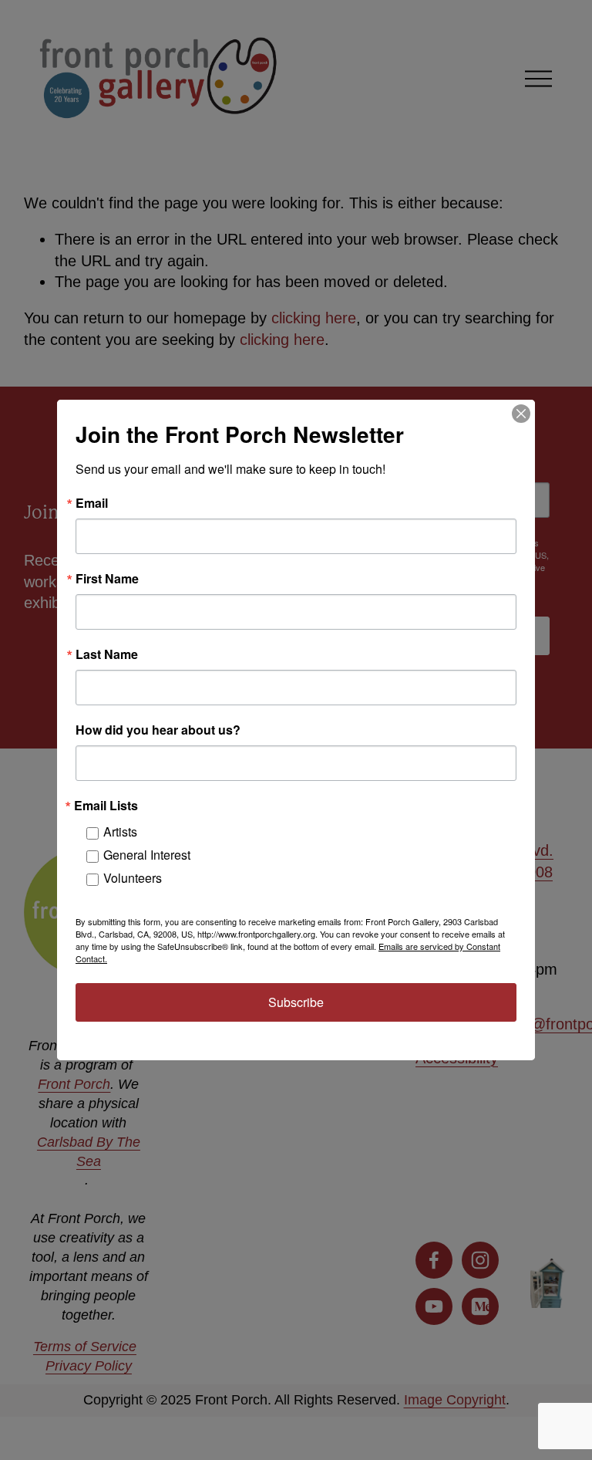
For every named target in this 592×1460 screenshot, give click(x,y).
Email (92, 503)
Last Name (107, 654)
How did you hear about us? (158, 730)
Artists (120, 831)
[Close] (521, 413)
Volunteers (132, 878)
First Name (107, 579)
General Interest (146, 854)
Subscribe (296, 1002)
